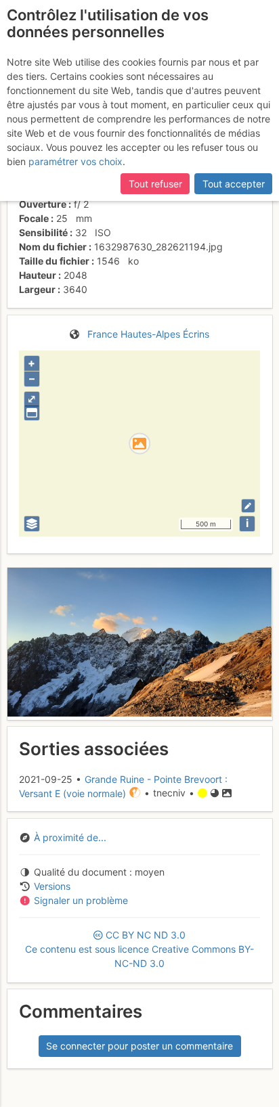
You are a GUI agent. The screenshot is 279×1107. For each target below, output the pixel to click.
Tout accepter (233, 183)
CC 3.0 (139, 949)
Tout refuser (155, 183)
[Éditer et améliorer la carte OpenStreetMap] (248, 505)
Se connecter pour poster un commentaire (139, 1046)
